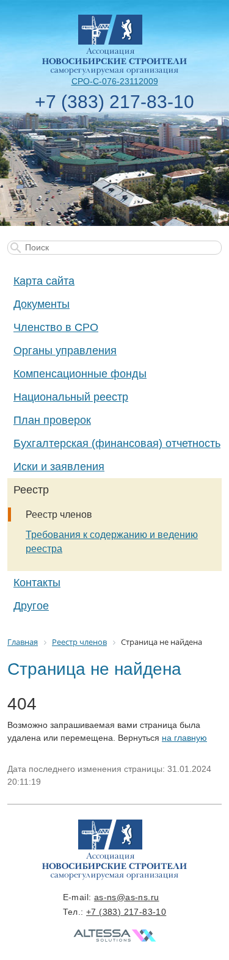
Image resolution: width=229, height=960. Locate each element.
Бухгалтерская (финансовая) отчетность (116, 443)
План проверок (52, 420)
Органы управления (65, 350)
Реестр (31, 490)
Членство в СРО (55, 327)
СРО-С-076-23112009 (114, 81)
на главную (184, 738)
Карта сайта (44, 281)
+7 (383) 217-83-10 (114, 102)
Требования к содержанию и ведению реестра (112, 541)
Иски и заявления (58, 466)
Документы (41, 304)
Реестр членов (59, 514)
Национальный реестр (70, 397)
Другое (31, 606)
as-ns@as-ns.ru (126, 897)
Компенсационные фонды (80, 374)
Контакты (36, 582)
